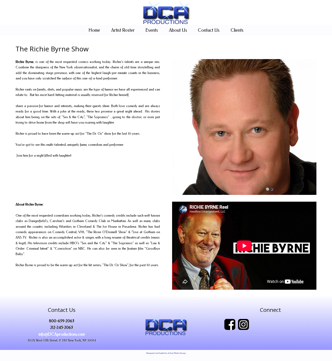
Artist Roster (123, 30)
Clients (237, 30)
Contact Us (209, 30)
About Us (178, 30)
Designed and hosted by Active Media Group (166, 353)
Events (151, 30)
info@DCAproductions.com (62, 334)
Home (94, 30)
